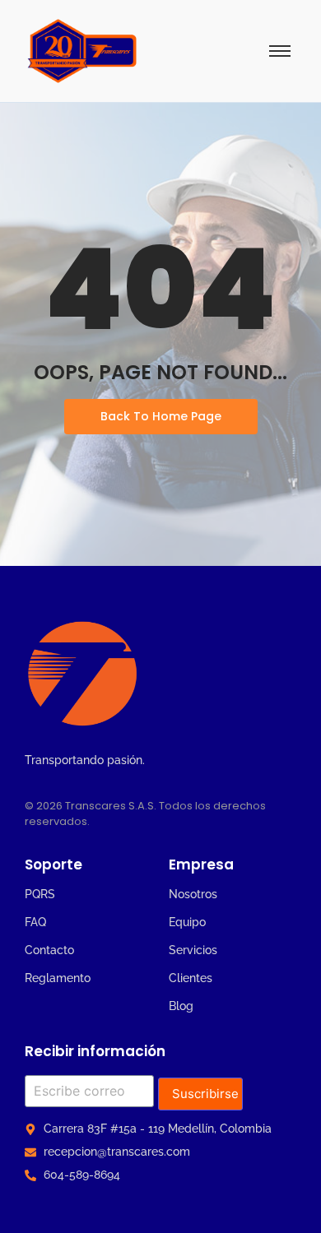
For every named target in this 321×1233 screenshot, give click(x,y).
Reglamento (58, 978)
